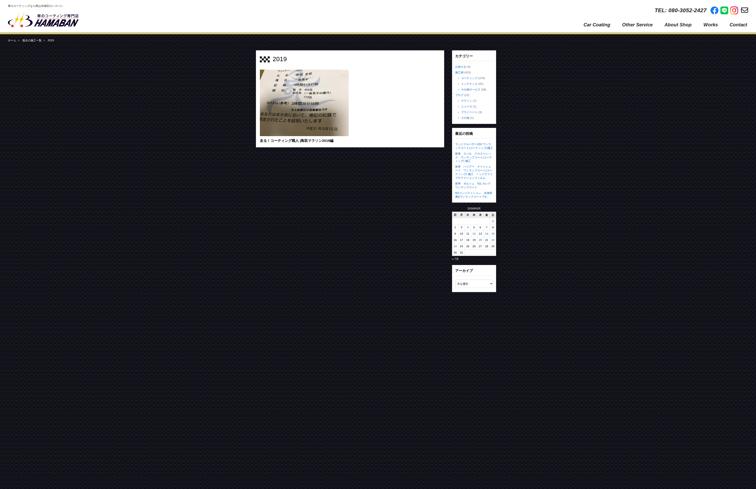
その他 (465, 117)
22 (493, 240)
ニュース (466, 106)
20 (480, 240)
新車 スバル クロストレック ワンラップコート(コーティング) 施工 (473, 157)
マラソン (466, 100)
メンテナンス (469, 83)
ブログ (459, 95)
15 (493, 233)
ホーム (12, 40)
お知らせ (460, 66)
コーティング (469, 78)
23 (455, 246)
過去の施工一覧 (32, 40)
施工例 (459, 72)
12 (474, 233)
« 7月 (455, 258)
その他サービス (470, 89)
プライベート (469, 112)
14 (486, 233)
